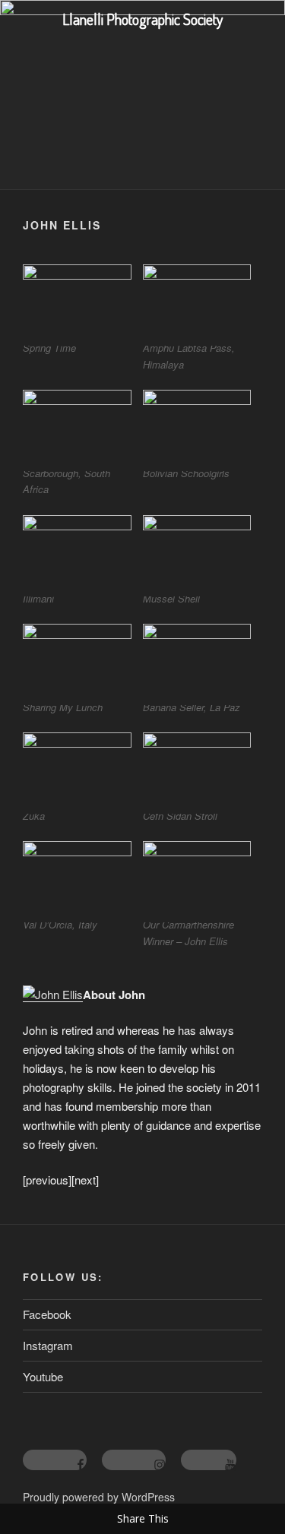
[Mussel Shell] (197, 552)
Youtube (43, 1376)
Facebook (47, 1314)
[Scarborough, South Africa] (77, 427)
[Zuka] (77, 770)
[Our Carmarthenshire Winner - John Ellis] (197, 878)
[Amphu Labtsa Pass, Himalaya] (197, 302)
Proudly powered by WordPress (99, 1496)
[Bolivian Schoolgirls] (197, 427)
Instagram (48, 1345)
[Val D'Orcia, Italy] (77, 878)
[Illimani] (77, 552)
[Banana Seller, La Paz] (197, 661)
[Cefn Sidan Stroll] (197, 770)
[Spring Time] (77, 302)
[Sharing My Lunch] (77, 661)
